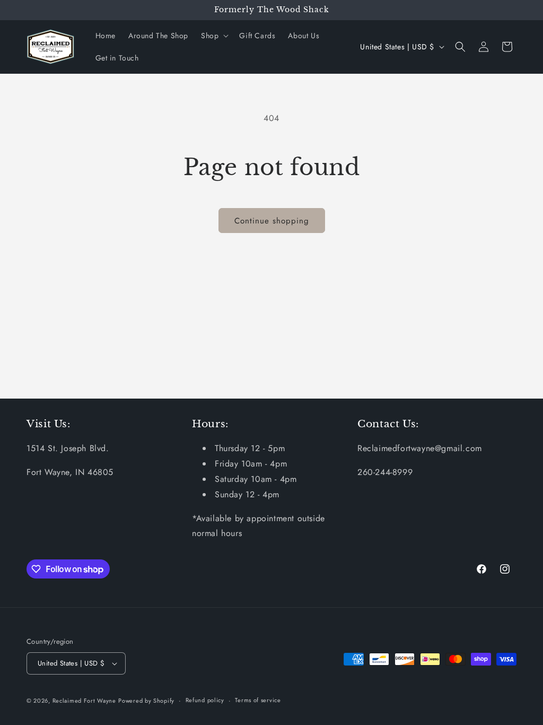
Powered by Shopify (146, 700)
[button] (214, 35)
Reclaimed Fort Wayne (84, 700)
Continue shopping (271, 221)
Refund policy (205, 700)
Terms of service (258, 700)
